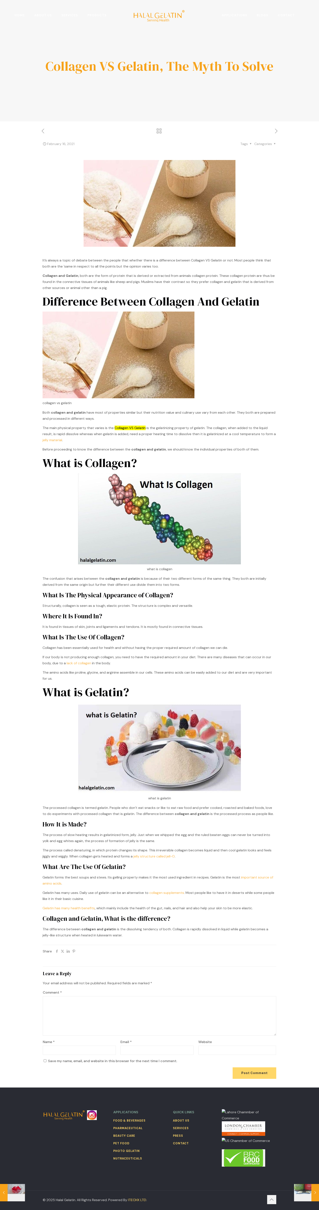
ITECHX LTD (137, 1200)
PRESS (178, 1136)
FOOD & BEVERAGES (129, 1120)
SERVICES (181, 1128)
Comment (52, 992)
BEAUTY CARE (124, 1136)
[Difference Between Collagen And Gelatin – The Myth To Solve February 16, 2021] (306, 1192)
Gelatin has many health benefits (69, 908)
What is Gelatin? (86, 692)
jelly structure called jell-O (154, 856)
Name (49, 1042)
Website (205, 1042)
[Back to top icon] (271, 1199)
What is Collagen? (90, 463)
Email (126, 1042)
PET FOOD (121, 1143)
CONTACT (181, 1143)
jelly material (52, 440)
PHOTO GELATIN (126, 1151)
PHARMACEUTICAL (128, 1128)
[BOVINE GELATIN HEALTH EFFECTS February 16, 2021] (12, 1192)
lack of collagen (79, 663)
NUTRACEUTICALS (127, 1158)
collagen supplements (166, 892)
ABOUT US (181, 1120)
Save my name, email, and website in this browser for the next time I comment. (112, 1061)
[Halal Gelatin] (159, 15)
